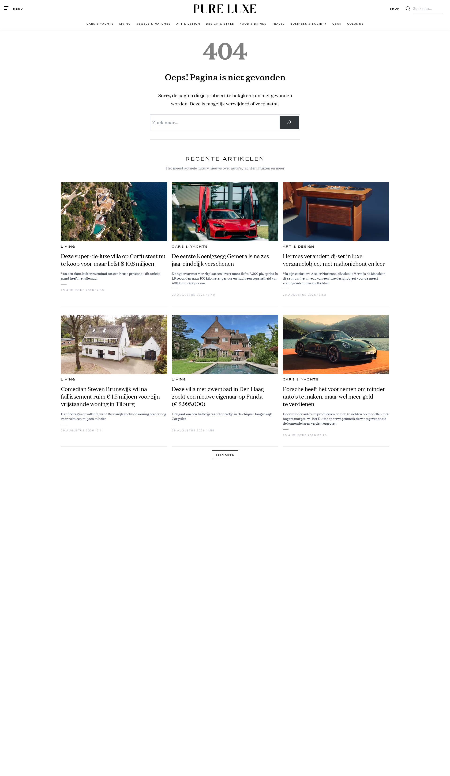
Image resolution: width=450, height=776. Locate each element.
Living (68, 246)
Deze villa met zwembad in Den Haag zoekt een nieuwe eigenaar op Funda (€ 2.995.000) (218, 396)
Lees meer (225, 455)
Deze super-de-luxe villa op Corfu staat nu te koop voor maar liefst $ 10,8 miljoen (113, 259)
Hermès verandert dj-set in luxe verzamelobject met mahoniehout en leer (334, 259)
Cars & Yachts (190, 246)
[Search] (289, 122)
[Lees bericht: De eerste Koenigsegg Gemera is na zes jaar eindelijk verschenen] (225, 211)
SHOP (394, 8)
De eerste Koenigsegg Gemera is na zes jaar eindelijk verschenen (220, 259)
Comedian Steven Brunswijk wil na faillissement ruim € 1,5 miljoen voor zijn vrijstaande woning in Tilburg (110, 396)
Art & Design (299, 246)
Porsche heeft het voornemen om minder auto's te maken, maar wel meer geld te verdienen (334, 396)
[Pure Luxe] (225, 9)
